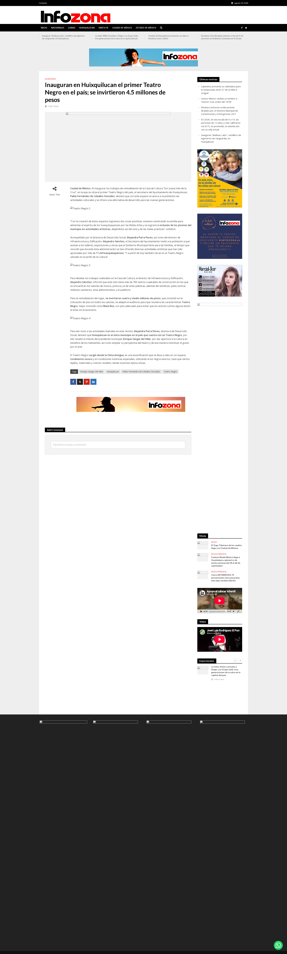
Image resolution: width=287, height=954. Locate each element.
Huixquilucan (87, 27)
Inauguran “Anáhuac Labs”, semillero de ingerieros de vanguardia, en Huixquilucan (221, 138)
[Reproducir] (201, 611)
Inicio (44, 27)
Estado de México (146, 27)
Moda (214, 542)
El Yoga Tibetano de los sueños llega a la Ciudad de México (226, 546)
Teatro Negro (170, 371)
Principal (222, 554)
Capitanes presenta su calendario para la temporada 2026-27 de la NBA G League (221, 89)
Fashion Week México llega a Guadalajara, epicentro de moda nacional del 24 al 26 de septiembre (225, 561)
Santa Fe (103, 27)
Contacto (43, 3)
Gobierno (50, 78)
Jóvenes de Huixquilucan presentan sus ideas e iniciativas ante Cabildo (115, 37)
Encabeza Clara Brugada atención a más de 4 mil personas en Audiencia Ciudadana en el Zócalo (169, 37)
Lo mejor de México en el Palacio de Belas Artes (222, 36)
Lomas (71, 27)
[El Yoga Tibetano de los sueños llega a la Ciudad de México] (202, 544)
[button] (278, 945)
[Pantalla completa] (238, 611)
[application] (219, 600)
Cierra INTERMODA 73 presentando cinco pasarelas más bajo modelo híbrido (225, 578)
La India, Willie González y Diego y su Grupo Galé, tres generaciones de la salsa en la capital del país (63, 37)
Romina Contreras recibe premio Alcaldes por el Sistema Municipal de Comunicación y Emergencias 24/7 (219, 110)
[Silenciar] (233, 611)
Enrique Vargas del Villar (91, 371)
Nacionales (57, 27)
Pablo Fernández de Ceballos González (141, 371)
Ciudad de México (122, 27)
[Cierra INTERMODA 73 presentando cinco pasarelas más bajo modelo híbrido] (202, 574)
